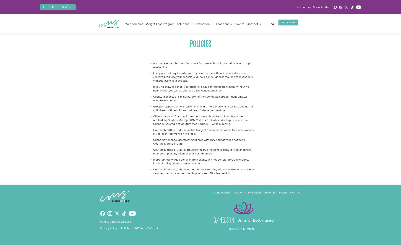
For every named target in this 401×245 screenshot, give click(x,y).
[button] (184, 24)
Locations (270, 192)
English (48, 7)
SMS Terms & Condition (148, 228)
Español (66, 7)
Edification (254, 192)
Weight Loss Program (160, 24)
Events (239, 24)
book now (288, 22)
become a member (241, 228)
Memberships (134, 24)
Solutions (239, 192)
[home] (109, 24)
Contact (295, 192)
